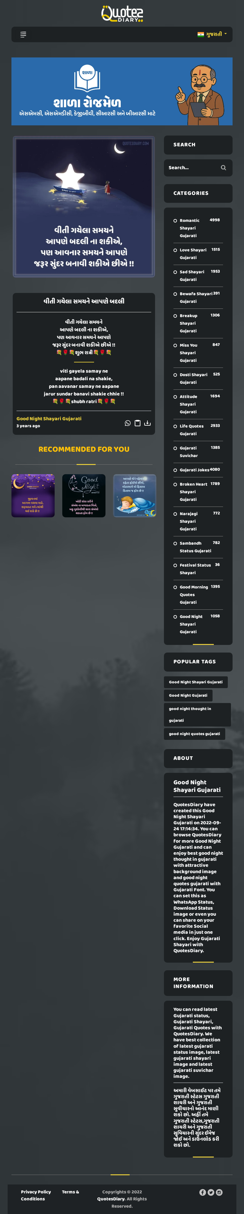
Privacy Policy (36, 1192)
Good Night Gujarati (188, 695)
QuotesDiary (111, 1199)
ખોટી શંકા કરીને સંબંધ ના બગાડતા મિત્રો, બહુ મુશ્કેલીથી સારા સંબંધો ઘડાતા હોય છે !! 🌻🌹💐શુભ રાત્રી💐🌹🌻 (84, 496)
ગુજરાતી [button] (214, 34)
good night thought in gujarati (190, 715)
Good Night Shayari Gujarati (49, 419)
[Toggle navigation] (23, 34)
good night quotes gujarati (194, 734)
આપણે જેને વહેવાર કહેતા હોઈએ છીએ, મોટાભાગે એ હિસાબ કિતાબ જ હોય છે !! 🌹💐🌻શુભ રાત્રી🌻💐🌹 (134, 495)
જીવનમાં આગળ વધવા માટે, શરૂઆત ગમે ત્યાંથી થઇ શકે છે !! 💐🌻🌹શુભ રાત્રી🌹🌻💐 (33, 496)
